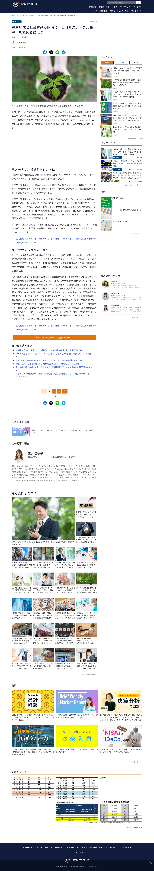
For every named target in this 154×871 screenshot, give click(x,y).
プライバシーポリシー (71, 847)
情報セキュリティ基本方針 (53, 847)
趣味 (126, 11)
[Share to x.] (51, 52)
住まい (119, 11)
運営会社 (40, 847)
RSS (119, 847)
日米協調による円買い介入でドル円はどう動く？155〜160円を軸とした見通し (50, 360)
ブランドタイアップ (132, 7)
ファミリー (135, 11)
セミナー (116, 7)
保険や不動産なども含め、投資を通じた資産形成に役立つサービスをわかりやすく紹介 (53, 373)
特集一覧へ (136, 234)
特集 (107, 7)
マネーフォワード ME (77, 852)
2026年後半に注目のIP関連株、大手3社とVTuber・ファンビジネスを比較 (47, 363)
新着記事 (92, 7)
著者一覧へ (136, 317)
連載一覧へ (136, 762)
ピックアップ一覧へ (132, 185)
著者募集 (112, 847)
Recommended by (87, 674)
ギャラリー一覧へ (133, 827)
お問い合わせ (103, 847)
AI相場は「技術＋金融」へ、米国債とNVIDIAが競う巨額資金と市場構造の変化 (49, 350)
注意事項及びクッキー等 (89, 847)
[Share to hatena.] (64, 52)
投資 (14, 47)
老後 (111, 11)
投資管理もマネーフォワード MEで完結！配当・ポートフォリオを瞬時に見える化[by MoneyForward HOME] (56, 240)
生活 (95, 11)
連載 (101, 7)
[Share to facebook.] (45, 52)
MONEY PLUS (16, 16)
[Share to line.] (57, 52)
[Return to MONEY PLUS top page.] (25, 4)
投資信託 (22, 47)
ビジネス (103, 11)
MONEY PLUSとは (29, 847)
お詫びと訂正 (126, 847)
